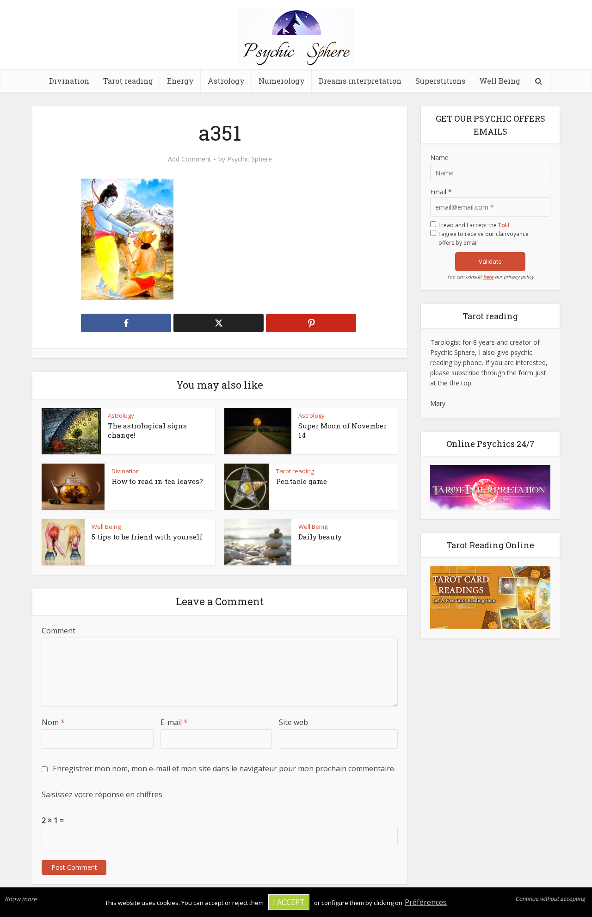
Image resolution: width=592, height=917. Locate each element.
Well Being (499, 81)
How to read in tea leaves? (157, 481)
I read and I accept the (473, 225)
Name (439, 157)
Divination (69, 81)
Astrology (226, 81)
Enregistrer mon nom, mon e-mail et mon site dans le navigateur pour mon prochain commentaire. (224, 768)
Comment (58, 631)
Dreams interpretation (360, 81)
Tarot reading (128, 81)
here (488, 276)
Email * (441, 191)
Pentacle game (301, 481)
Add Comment (189, 159)
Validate (490, 261)
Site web (293, 722)
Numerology (282, 81)
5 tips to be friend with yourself (147, 536)
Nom (53, 722)
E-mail (174, 722)
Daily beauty (320, 536)
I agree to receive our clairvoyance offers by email (483, 238)
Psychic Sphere (249, 159)
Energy (180, 81)
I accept (289, 902)
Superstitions (440, 81)
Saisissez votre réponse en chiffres (102, 794)
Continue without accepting (550, 899)
